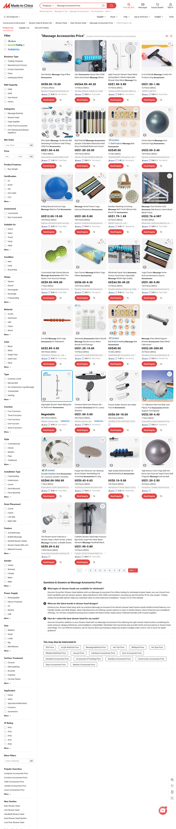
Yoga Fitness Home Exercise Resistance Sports (154, 275)
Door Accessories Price (132, 653)
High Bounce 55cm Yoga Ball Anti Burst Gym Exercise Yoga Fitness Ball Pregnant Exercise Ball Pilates (157, 473)
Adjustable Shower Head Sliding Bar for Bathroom (56, 406)
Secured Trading (42, 27)
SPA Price (50, 647)
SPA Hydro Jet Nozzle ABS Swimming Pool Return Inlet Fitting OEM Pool (56, 143)
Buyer (112, 16)
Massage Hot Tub (61, 11)
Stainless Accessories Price (119, 658)
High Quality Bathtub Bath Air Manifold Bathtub (121, 472)
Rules (171, 16)
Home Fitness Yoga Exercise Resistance (88, 208)
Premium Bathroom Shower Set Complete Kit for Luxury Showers (89, 407)
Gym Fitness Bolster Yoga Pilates (90, 274)
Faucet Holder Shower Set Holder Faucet (122, 406)
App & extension (141, 16)
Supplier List (24, 27)
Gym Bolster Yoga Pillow (55, 76)
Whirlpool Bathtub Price (56, 653)
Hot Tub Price (118, 647)
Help (125, 16)
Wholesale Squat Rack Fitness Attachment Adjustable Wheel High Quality (122, 275)
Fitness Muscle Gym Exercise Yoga (154, 142)
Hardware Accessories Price (103, 653)
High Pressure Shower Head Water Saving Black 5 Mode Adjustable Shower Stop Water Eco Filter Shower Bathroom (123, 77)
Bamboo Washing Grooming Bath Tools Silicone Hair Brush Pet (122, 209)
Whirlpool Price (137, 647)
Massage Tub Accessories (79, 11)
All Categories (12, 16)
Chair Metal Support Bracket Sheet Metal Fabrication (156, 341)
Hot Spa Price (157, 647)
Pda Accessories (97, 11)
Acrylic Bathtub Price (70, 647)
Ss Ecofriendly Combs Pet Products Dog (157, 76)
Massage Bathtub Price (96, 647)
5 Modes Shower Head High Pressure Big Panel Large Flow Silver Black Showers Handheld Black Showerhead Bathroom (90, 539)
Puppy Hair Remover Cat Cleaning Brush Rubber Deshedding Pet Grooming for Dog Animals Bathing (89, 473)
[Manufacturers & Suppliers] (18, 6)
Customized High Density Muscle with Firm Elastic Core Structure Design (55, 275)
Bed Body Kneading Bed (122, 343)
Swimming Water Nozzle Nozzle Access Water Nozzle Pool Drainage (90, 341)
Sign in (170, 7)
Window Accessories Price (84, 664)
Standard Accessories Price (57, 658)
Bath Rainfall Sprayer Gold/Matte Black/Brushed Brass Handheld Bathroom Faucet (90, 143)
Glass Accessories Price (56, 664)
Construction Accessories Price (151, 658)
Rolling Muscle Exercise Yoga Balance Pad (56, 208)
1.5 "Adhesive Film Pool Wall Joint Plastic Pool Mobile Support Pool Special (156, 407)
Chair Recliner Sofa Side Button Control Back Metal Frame (157, 209)
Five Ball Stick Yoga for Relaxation (53, 340)
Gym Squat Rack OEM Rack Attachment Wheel (89, 76)
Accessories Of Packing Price (88, 658)
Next (132, 570)
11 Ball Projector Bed (121, 145)
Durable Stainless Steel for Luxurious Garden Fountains (56, 475)
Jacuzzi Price (78, 653)
